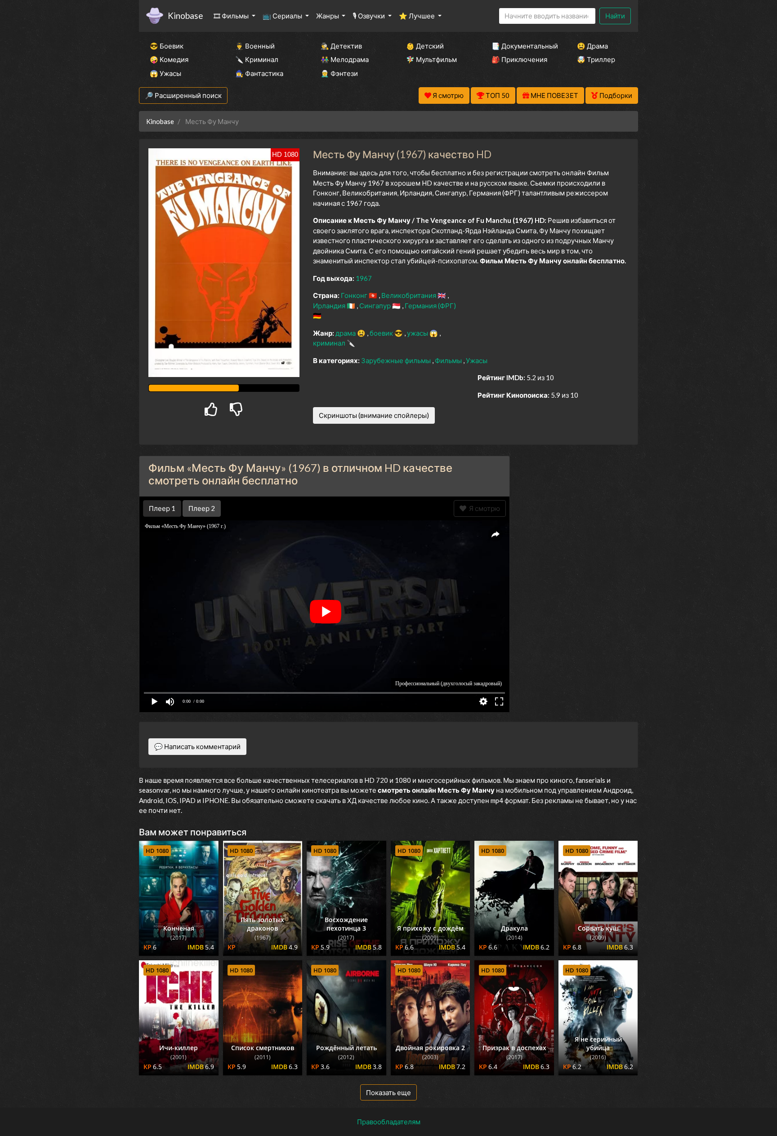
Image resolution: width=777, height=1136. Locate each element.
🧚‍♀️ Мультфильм (431, 59)
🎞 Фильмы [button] (232, 16)
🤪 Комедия (169, 59)
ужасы (418, 333)
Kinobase (185, 15)
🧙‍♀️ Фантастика (259, 73)
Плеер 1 (162, 508)
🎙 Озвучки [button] (369, 16)
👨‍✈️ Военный (255, 46)
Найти (615, 16)
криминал (330, 343)
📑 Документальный (522, 46)
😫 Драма (592, 46)
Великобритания (409, 295)
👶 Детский (425, 46)
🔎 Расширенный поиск (183, 95)
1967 (364, 278)
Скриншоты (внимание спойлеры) (374, 415)
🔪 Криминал (256, 59)
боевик (382, 333)
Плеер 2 (201, 508)
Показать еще (388, 1092)
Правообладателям (388, 1122)
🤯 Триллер (596, 59)
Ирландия (330, 306)
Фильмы (449, 360)
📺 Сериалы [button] (283, 16)
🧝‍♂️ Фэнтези (339, 73)
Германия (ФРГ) (430, 306)
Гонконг (355, 295)
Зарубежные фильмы (396, 360)
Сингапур (375, 306)
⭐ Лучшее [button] (417, 16)
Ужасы (476, 360)
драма (346, 333)
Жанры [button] (328, 16)
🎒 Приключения (519, 59)
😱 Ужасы (165, 73)
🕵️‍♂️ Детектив (341, 46)
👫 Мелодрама (345, 59)
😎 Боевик (166, 46)
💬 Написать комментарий (197, 746)
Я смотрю (483, 508)
